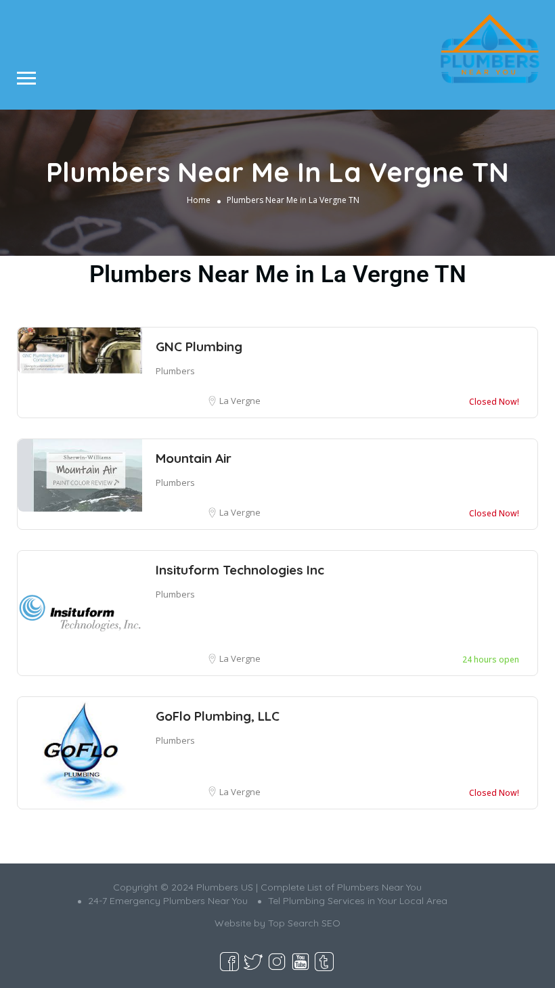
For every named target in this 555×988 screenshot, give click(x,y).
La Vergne (240, 401)
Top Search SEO (304, 923)
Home (198, 200)
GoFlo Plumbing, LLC (218, 716)
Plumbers (175, 371)
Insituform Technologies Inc (240, 570)
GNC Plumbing (199, 346)
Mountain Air (193, 458)
